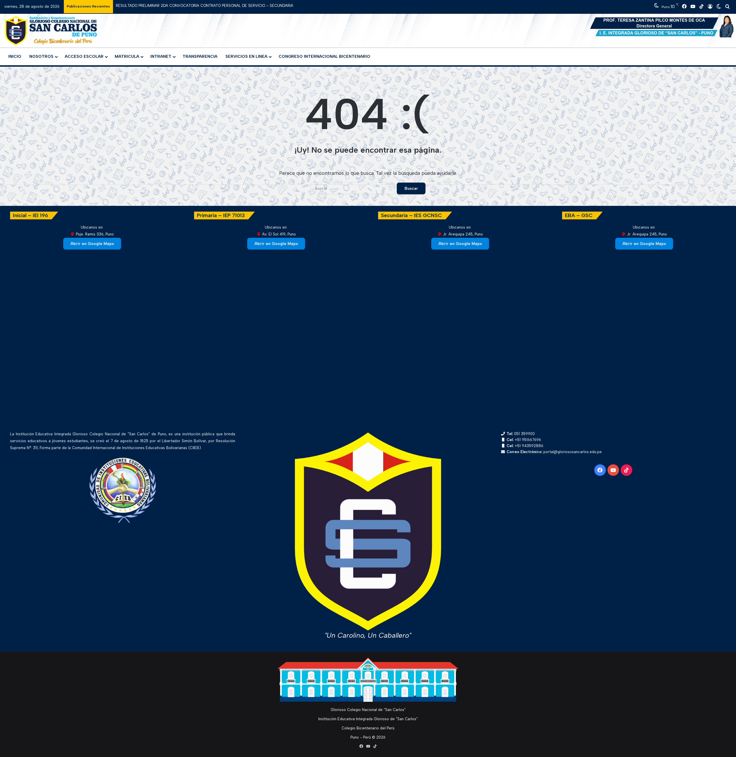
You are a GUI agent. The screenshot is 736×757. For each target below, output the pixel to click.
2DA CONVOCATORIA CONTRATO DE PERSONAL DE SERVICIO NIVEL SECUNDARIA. (189, 6)
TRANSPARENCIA (200, 56)
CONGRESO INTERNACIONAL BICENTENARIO (324, 56)
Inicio (14, 56)
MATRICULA (127, 56)
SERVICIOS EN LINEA (246, 56)
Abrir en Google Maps (92, 243)
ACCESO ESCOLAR (84, 56)
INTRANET (160, 56)
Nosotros (41, 56)
